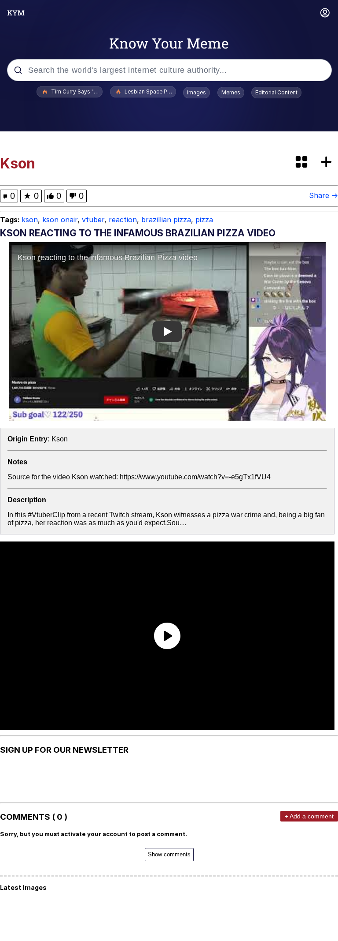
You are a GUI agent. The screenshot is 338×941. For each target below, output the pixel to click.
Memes (230, 92)
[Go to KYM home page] (16, 12)
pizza (204, 219)
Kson (59, 439)
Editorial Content (276, 92)
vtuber (93, 219)
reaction (123, 219)
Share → (323, 195)
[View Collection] (302, 162)
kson (30, 219)
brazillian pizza (166, 219)
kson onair (59, 219)
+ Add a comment (309, 816)
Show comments (169, 854)
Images (196, 92)
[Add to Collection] (328, 162)
